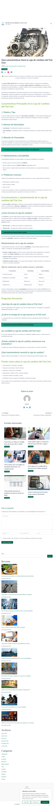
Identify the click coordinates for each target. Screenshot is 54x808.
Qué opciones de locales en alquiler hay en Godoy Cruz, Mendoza (16, 676)
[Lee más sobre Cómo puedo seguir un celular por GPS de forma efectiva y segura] (39, 433)
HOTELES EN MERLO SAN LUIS (16, 23)
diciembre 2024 (4, 741)
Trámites (3, 774)
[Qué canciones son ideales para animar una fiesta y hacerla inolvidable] (9, 604)
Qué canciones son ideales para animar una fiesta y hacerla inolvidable (17, 610)
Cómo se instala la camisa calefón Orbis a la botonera (13, 627)
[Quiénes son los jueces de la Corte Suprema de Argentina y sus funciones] (9, 716)
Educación (3, 761)
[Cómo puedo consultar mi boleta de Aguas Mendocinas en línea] (9, 636)
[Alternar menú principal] (51, 23)
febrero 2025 (4, 736)
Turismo (3, 779)
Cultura (3, 756)
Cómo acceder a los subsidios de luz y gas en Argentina (13, 707)
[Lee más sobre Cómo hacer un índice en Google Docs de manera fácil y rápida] (15, 433)
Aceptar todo (45, 802)
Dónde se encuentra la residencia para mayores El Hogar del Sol (15, 689)
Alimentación (4, 754)
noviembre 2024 (5, 743)
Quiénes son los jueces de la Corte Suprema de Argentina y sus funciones (17, 722)
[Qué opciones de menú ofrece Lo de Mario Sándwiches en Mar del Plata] (9, 569)
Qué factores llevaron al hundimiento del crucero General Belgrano (16, 658)
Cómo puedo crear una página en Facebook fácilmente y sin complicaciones (14, 467)
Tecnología (4, 69)
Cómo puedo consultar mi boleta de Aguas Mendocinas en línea (15, 643)
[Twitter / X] (27, 407)
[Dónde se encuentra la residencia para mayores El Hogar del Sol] (9, 684)
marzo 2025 (4, 733)
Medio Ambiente (5, 764)
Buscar (2, 553)
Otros (2, 766)
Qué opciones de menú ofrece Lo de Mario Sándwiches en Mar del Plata (17, 576)
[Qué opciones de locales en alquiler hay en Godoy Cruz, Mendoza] (9, 668)
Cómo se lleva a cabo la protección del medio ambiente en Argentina (16, 594)
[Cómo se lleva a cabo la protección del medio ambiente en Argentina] (9, 586)
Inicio (27, 787)
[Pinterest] (8, 72)
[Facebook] (2, 72)
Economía (3, 759)
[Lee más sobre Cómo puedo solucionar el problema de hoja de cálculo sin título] (15, 482)
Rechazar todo (35, 802)
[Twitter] (5, 72)
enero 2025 (3, 738)
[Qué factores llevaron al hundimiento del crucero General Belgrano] (9, 652)
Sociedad (3, 769)
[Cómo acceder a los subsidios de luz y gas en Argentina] (9, 699)
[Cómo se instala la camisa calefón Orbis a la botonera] (9, 620)
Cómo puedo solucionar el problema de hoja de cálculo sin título (14, 493)
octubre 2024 (4, 746)
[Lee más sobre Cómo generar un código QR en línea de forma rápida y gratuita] (39, 457)
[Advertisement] (27, 10)
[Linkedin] (11, 72)
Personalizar (26, 802)
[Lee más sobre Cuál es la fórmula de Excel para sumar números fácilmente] (39, 482)
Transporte (3, 776)
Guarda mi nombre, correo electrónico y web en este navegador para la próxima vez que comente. (22, 538)
